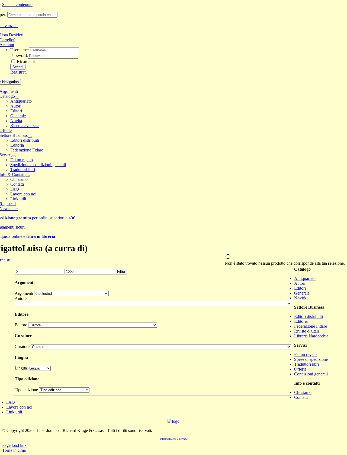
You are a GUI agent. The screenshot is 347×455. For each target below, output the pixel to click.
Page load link (14, 445)
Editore (21, 325)
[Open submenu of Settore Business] (30, 137)
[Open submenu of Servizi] (13, 156)
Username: (19, 50)
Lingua (21, 368)
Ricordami (25, 61)
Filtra (121, 272)
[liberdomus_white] (173, 421)
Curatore (22, 346)
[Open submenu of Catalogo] (17, 98)
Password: (19, 55)
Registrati (18, 72)
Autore (21, 298)
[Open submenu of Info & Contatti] (27, 176)
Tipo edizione (26, 389)
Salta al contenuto (17, 4)
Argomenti (24, 293)
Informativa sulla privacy (173, 438)
